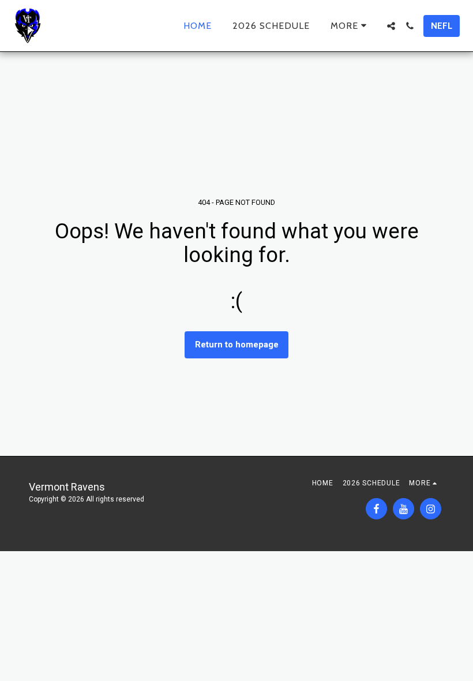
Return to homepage (237, 344)
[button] (391, 26)
